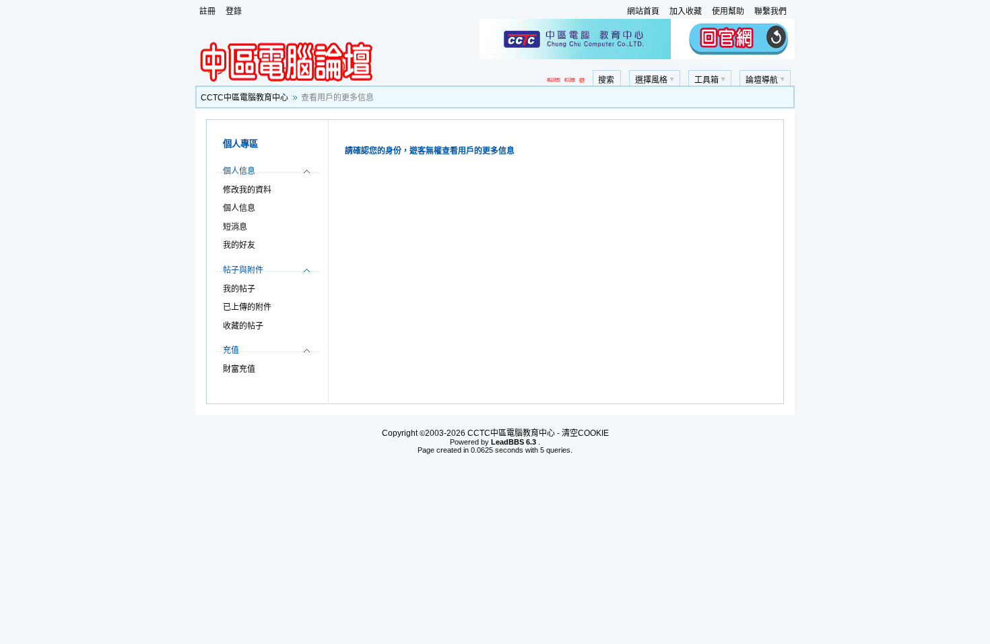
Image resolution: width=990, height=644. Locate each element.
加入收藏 (685, 11)
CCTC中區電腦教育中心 (244, 97)
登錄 (234, 11)
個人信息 (239, 208)
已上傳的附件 (247, 307)
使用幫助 (728, 11)
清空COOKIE (585, 433)
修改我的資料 (247, 190)
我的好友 (239, 245)
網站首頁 (643, 11)
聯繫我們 (770, 11)
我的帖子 (239, 289)
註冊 (207, 11)
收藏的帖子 (243, 326)
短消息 (235, 227)
